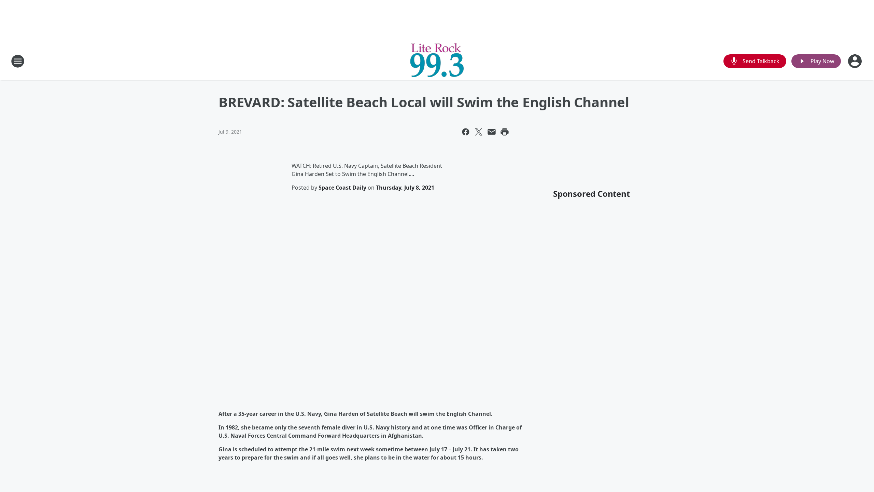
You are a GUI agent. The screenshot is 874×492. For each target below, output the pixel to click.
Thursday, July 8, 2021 (405, 187)
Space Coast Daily (342, 187)
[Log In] (855, 61)
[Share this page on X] (478, 132)
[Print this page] (504, 132)
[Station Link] (437, 61)
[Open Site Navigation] (18, 61)
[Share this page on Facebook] (465, 132)
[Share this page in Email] (491, 132)
